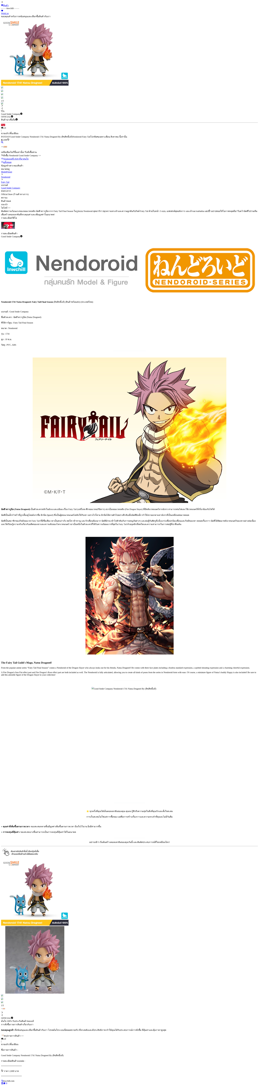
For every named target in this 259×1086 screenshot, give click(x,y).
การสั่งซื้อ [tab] (5, 1024)
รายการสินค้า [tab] (16, 1024)
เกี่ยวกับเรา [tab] (28, 1024)
